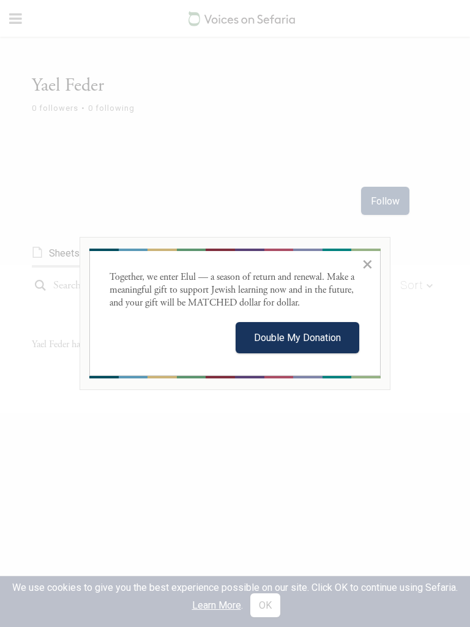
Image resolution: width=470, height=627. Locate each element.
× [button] (367, 264)
